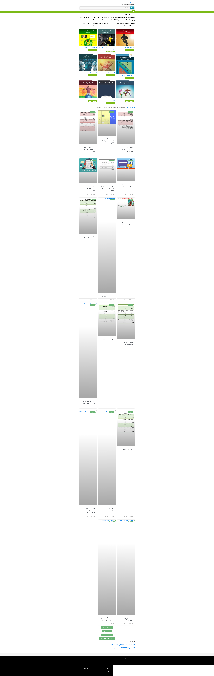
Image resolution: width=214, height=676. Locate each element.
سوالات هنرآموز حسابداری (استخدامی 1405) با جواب (88, 402)
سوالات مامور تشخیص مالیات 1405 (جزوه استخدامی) (126, 223)
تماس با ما (120, 12)
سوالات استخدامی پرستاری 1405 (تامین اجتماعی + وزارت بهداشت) (126, 149)
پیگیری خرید (123, 665)
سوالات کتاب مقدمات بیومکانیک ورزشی (128, 343)
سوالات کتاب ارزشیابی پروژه (107, 296)
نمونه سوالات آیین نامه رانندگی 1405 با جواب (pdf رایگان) (107, 141)
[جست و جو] (132, 7)
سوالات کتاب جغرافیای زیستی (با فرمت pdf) (126, 451)
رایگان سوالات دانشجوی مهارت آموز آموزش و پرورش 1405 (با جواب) (88, 511)
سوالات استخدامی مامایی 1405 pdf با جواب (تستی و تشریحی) (88, 149)
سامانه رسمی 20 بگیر (133, 11)
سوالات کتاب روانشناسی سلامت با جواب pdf (89, 238)
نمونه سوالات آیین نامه (131, 107)
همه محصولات (129, 12)
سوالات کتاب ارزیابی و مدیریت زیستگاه (128, 619)
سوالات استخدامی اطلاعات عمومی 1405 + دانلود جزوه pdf (126, 186)
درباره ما (124, 12)
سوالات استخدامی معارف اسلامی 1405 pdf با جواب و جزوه (88, 189)
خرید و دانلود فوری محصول (110, 51)
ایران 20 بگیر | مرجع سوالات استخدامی (127, 3)
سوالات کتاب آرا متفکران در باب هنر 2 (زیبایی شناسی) (107, 619)
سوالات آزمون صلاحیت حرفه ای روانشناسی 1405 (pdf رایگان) (107, 189)
